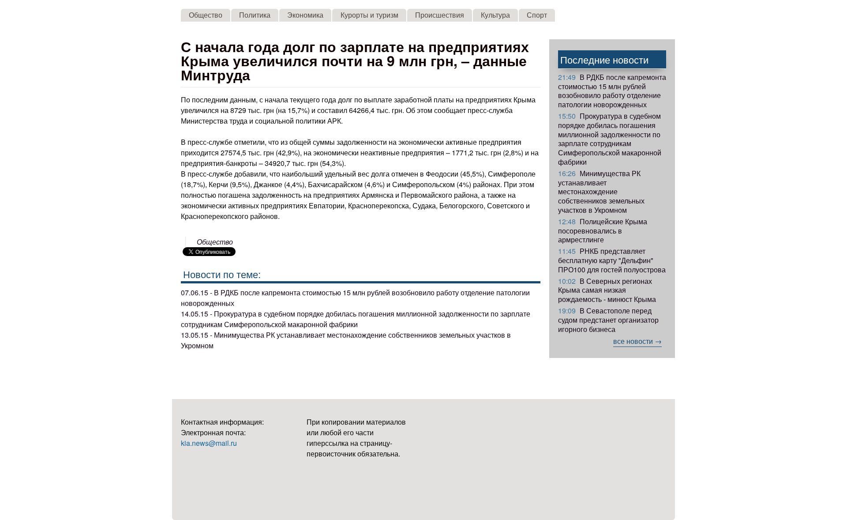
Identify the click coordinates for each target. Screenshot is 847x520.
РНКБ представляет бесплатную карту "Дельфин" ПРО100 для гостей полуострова (612, 260)
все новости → (637, 341)
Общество (205, 15)
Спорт (537, 15)
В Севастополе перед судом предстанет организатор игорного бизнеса (608, 319)
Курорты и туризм (369, 15)
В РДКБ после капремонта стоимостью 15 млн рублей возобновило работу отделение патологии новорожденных (612, 90)
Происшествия (439, 15)
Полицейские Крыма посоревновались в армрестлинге (602, 230)
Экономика (305, 15)
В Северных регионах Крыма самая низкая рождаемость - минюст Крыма (607, 290)
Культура (495, 15)
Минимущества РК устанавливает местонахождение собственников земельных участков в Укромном (601, 191)
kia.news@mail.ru (209, 443)
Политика (254, 15)
